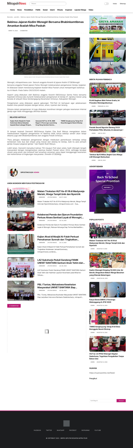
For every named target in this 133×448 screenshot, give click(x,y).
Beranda (10, 17)
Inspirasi (68, 10)
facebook (37, 430)
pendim (16, 17)
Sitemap (123, 3)
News (19, 10)
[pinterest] (118, 9)
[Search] (64, 4)
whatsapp (60, 430)
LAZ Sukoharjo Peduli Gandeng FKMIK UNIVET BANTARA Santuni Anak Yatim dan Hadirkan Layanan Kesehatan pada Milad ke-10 (61, 261)
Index (115, 3)
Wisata (60, 10)
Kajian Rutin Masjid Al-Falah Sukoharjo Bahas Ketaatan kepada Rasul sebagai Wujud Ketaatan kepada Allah (20, 123)
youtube (97, 430)
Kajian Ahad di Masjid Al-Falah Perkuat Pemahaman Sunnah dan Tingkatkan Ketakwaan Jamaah (58, 238)
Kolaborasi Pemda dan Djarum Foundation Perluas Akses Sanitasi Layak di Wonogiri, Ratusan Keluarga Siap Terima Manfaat (60, 216)
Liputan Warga (80, 10)
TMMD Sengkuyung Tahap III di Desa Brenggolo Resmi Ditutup (72, 122)
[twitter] (111, 9)
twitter (49, 430)
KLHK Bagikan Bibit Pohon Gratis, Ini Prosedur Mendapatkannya (104, 101)
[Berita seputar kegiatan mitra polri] (16, 5)
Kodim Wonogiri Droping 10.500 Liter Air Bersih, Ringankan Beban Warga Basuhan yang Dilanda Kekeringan (106, 272)
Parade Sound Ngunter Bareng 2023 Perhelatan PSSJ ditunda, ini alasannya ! (106, 128)
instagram (85, 430)
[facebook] (108, 9)
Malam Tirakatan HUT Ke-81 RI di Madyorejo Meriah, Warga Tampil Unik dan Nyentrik (61, 193)
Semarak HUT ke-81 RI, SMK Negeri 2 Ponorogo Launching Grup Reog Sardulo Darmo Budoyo (46, 123)
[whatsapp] (114, 9)
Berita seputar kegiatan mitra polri (74, 438)
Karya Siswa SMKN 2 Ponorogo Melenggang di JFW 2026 (102, 301)
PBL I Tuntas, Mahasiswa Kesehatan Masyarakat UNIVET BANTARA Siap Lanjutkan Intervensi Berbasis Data (56, 286)
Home (12, 10)
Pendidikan (28, 10)
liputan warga (52, 197)
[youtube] (124, 9)
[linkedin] (26, 161)
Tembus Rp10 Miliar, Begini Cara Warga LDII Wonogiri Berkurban (105, 156)
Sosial (45, 10)
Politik (38, 10)
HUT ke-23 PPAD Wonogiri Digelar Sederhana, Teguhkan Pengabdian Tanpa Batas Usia (106, 356)
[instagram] (121, 9)
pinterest (72, 430)
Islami (52, 10)
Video (91, 10)
